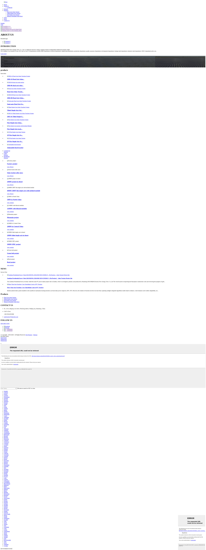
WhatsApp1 (4, 339)
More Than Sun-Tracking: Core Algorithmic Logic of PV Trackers (25, 287)
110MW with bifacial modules (17, 208)
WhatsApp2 (4, 340)
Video (5, 17)
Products (6, 10)
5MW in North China (14, 199)
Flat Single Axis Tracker (13, 14)
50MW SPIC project (14, 244)
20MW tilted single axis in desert (17, 235)
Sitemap (35, 335)
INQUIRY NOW (5, 323)
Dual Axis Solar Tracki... (15, 92)
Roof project (11, 262)
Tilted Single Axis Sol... (14, 110)
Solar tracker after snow (15, 173)
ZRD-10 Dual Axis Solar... (15, 79)
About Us (6, 6)
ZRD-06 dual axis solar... (15, 85)
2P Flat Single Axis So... (15, 141)
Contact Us (7, 20)
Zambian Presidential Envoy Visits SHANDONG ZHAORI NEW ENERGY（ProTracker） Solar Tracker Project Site (39, 278)
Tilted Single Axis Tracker (13, 13)
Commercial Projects (7, 151)
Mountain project (13, 217)
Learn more (4, 54)
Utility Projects (6, 154)
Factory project (12, 164)
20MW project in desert (15, 182)
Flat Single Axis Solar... (14, 123)
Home (5, 4)
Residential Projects (6, 157)
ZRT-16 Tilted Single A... (15, 116)
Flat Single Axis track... (14, 129)
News (5, 19)
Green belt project (13, 253)
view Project (10, 167)
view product (10, 202)
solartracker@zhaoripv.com (11, 317)
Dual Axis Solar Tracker (13, 12)
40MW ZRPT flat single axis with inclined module (23, 191)
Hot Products (29, 335)
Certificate (9, 7)
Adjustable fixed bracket (15, 147)
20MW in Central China (15, 226)
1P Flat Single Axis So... (15, 135)
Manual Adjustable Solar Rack (15, 16)
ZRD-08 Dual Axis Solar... (15, 98)
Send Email (4, 337)
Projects (6, 9)
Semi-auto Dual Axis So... (15, 104)
